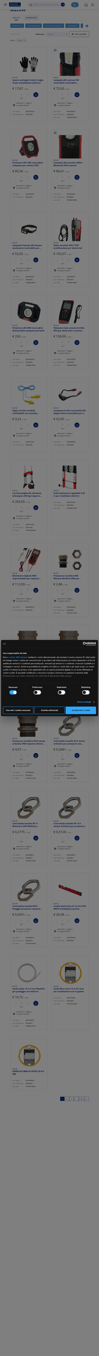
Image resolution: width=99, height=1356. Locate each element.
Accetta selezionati (49, 710)
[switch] (37, 692)
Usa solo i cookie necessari (18, 710)
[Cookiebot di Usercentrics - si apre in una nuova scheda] (84, 644)
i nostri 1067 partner (18, 657)
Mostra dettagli (84, 702)
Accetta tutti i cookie (81, 710)
